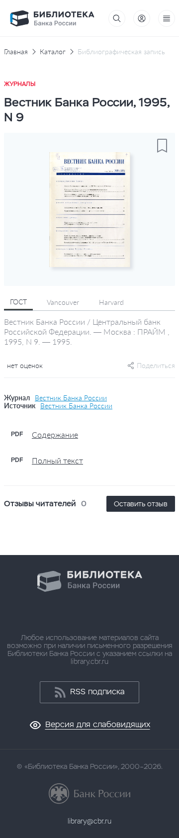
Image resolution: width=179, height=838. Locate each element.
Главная (16, 52)
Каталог (53, 52)
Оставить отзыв (141, 503)
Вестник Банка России (71, 398)
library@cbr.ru (89, 821)
